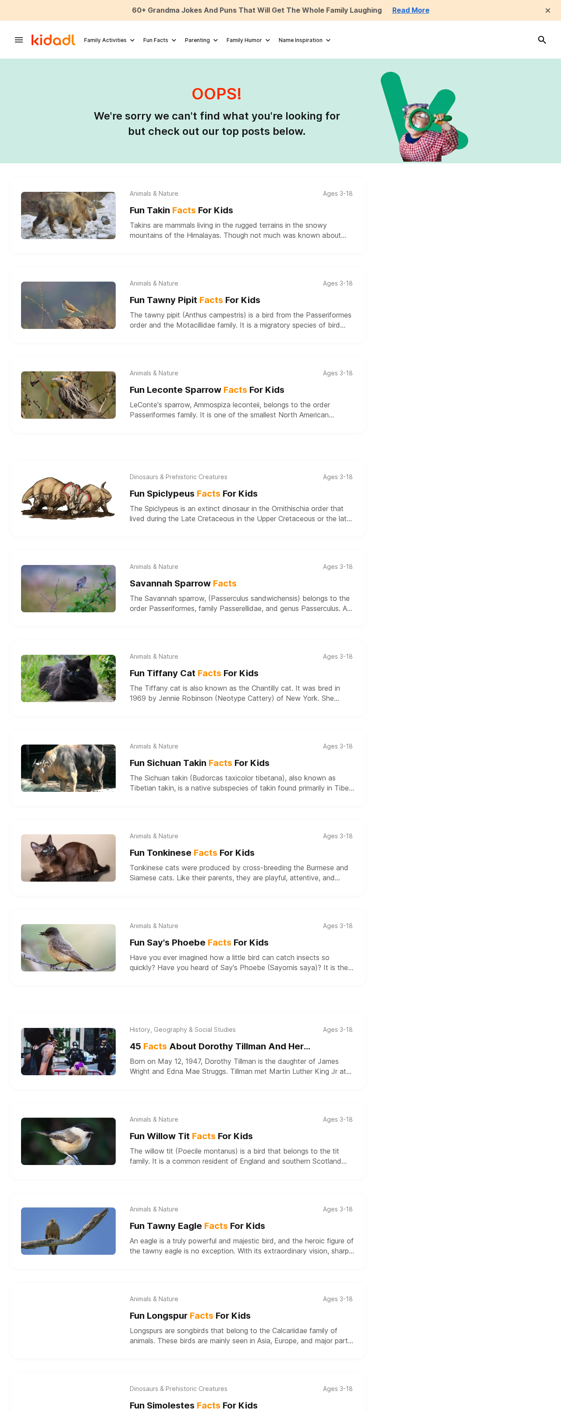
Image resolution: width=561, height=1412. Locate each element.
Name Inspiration (301, 40)
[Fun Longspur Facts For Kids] (68, 1321)
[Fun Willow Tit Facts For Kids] (68, 1141)
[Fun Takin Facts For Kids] (68, 215)
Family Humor (244, 40)
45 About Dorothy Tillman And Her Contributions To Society (217, 1047)
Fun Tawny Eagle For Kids (197, 1226)
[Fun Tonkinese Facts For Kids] (68, 858)
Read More (411, 10)
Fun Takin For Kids (181, 210)
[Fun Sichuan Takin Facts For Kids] (68, 768)
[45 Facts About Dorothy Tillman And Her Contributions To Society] (68, 1051)
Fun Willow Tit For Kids (191, 1136)
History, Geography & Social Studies (183, 1029)
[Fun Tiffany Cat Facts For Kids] (68, 678)
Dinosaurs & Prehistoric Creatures (178, 476)
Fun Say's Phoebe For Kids (199, 942)
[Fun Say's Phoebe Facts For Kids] (68, 947)
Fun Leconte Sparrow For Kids (207, 390)
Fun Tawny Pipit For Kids (195, 300)
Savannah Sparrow (183, 583)
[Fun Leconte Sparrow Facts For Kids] (68, 395)
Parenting (197, 40)
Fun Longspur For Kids (190, 1315)
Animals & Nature (154, 193)
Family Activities (105, 40)
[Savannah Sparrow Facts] (68, 588)
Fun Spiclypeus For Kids (194, 493)
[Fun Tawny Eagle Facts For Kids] (68, 1231)
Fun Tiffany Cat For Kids (194, 673)
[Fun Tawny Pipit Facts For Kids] (68, 305)
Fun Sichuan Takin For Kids (200, 763)
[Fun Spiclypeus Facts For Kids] (68, 498)
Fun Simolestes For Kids (194, 1405)
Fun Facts (155, 40)
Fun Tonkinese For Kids (192, 852)
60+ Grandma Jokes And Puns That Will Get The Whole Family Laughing (257, 10)
